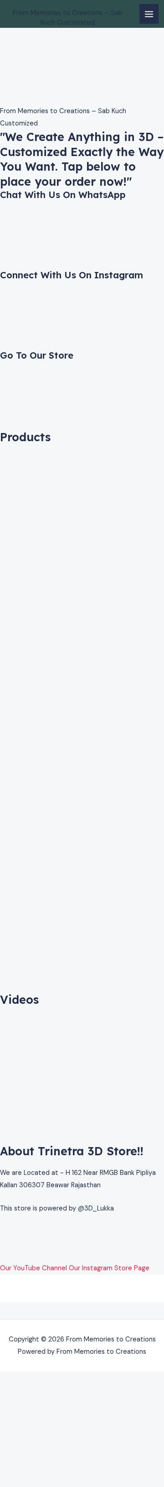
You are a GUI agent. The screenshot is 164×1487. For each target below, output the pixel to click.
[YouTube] (2, 1256)
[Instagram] (2, 1243)
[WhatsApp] (2, 1231)
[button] (82, 1310)
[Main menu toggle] (149, 13)
